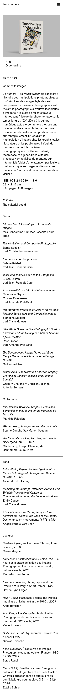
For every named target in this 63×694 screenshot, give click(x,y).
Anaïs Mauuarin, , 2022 (31, 653)
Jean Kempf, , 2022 (28, 617)
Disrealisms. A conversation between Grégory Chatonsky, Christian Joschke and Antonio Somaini (30, 376)
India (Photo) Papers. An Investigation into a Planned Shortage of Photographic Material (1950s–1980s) (29, 473)
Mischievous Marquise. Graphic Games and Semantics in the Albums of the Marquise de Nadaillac (29, 411)
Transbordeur (11, 4)
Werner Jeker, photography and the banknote (30, 426)
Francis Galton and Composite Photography (29, 243)
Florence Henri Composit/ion (20, 259)
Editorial (8, 200)
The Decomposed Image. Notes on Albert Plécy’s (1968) (28, 357)
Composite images (14, 86)
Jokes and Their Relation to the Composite (28, 275)
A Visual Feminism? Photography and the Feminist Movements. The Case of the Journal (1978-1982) (30, 516)
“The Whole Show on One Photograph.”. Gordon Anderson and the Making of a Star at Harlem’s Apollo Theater (31, 333)
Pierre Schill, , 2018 (30, 676)
